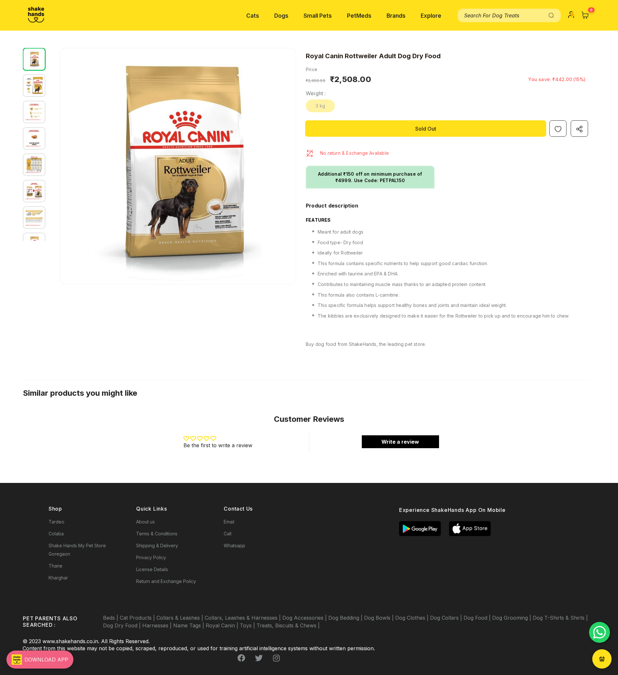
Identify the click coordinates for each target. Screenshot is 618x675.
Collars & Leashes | (180, 618)
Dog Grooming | (512, 618)
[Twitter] (259, 658)
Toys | (248, 625)
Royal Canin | (223, 625)
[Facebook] (241, 658)
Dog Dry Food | (122, 625)
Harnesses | (157, 625)
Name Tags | (189, 625)
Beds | (111, 618)
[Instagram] (276, 658)
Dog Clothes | (412, 618)
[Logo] (36, 15)
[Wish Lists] (557, 128)
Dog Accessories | (305, 618)
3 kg (320, 105)
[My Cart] (585, 15)
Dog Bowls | (379, 618)
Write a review (400, 442)
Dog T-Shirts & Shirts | (560, 618)
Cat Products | (138, 618)
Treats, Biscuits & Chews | (288, 625)
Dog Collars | (447, 618)
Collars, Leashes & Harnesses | (243, 618)
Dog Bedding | (346, 618)
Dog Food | (478, 618)
